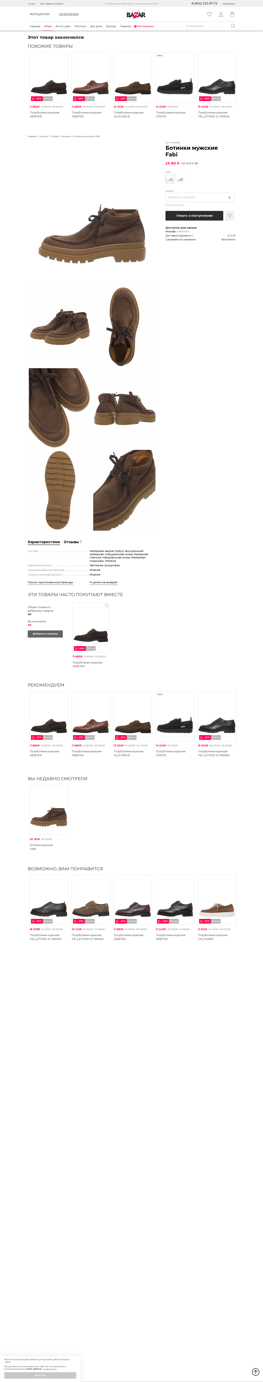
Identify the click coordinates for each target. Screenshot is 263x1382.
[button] (40, 1375)
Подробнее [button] (50, 1369)
